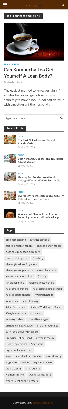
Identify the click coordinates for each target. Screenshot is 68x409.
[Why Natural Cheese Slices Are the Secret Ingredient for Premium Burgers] (10, 213)
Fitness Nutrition (15, 276)
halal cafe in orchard (17, 288)
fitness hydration (46, 270)
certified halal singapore (19, 245)
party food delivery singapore (22, 331)
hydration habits (44, 294)
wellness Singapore (40, 374)
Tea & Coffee (11, 64)
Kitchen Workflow (40, 307)
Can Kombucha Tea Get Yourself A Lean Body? (29, 72)
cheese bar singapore (49, 245)
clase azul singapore (17, 258)
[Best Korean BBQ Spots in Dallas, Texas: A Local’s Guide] (10, 158)
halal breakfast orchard (41, 282)
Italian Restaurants (16, 307)
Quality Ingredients (16, 344)
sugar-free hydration (17, 362)
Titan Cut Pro (33, 368)
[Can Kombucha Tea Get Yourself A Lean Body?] (34, 41)
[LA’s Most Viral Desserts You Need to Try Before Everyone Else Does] (10, 195)
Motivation (36, 313)
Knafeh (58, 307)
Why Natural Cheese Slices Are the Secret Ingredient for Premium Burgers (40, 216)
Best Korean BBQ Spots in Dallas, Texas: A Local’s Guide (40, 160)
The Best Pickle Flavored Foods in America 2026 (37, 142)
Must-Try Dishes (14, 319)
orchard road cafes (47, 325)
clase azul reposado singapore (23, 251)
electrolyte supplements (19, 270)
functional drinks (15, 282)
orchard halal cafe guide (19, 325)
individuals (12, 301)
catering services (39, 239)
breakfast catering (16, 239)
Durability (38, 258)
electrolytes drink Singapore (21, 264)
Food (21, 136)
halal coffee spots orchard (47, 288)
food (30, 276)
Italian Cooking (30, 301)
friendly (42, 276)
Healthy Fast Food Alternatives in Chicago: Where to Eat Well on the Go (39, 179)
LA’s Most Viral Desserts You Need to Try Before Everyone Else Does (41, 197)
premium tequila (45, 338)
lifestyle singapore (16, 313)
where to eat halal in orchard (22, 381)
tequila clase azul (42, 362)
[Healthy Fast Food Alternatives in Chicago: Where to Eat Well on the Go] (10, 176)
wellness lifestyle (15, 374)
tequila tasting (13, 368)
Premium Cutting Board (19, 338)
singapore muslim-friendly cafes (23, 356)
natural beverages (38, 319)
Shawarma (37, 344)
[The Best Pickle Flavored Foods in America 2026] (10, 139)
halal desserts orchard (18, 294)
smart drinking (53, 356)
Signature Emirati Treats (19, 350)
